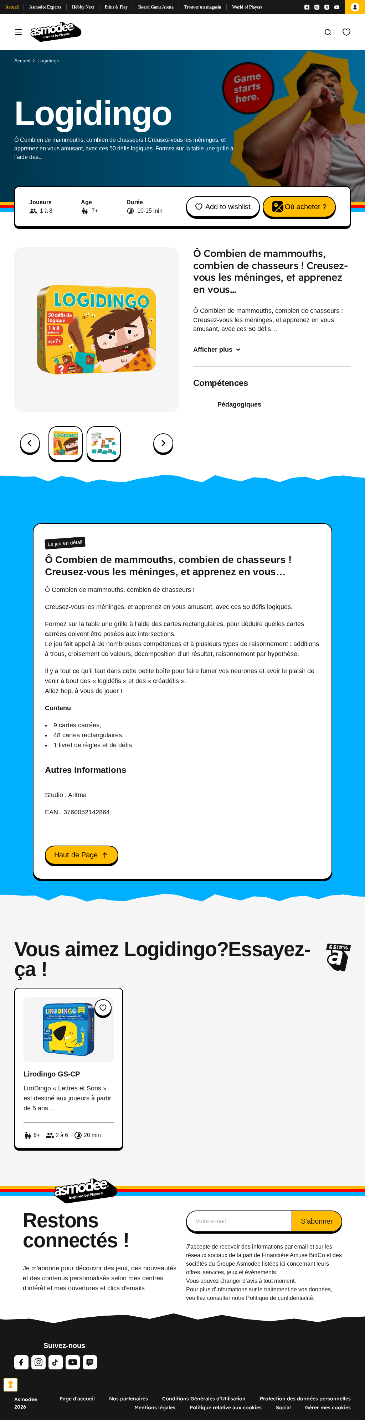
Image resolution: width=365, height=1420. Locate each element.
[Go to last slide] (30, 443)
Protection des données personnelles (305, 1398)
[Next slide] (163, 443)
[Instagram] (317, 7)
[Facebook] (307, 7)
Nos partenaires (128, 1398)
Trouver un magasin (202, 7)
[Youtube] (337, 7)
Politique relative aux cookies (226, 1407)
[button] (65, 443)
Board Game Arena (156, 7)
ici (283, 1264)
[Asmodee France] (56, 32)
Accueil (12, 7)
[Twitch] (90, 1362)
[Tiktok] (55, 1362)
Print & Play (116, 7)
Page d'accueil (77, 1398)
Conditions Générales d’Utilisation (204, 1398)
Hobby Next (83, 7)
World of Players (247, 7)
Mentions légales (154, 1407)
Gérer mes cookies (328, 1407)
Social (283, 1407)
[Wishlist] (346, 32)
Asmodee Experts (45, 7)
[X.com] (327, 7)
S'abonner (317, 1221)
